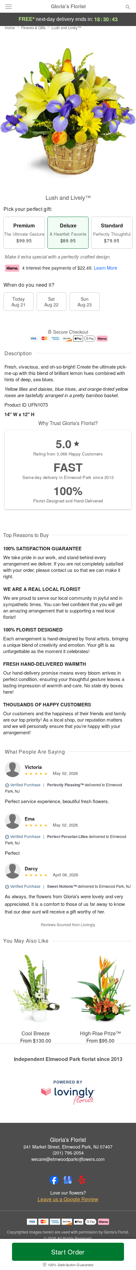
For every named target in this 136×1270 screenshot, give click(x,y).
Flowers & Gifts (33, 27)
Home (10, 27)
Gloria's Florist (68, 6)
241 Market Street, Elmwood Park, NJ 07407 (68, 1146)
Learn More (105, 268)
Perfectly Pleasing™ (65, 785)
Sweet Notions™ (62, 886)
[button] (122, 1256)
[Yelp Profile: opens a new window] (81, 1179)
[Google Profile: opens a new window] (68, 1179)
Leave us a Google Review (68, 1199)
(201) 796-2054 (68, 1152)
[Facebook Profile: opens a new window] (54, 1179)
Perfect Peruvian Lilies (67, 836)
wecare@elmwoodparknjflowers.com (68, 1159)
